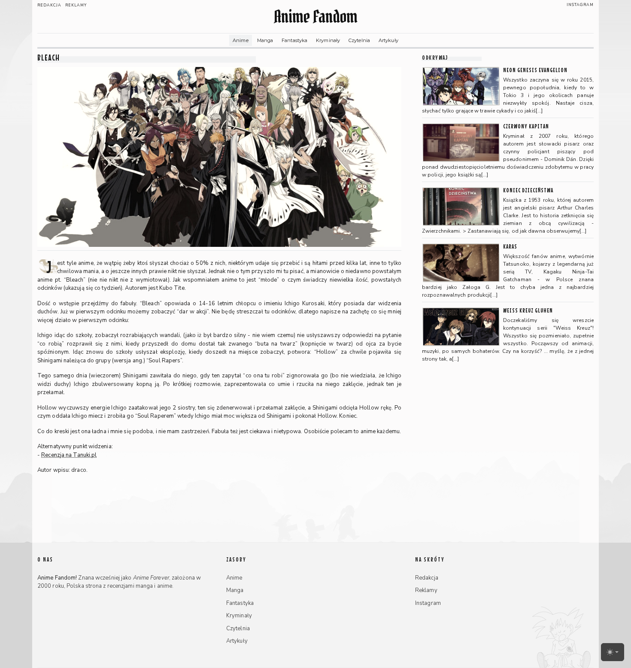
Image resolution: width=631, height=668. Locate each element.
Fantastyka (294, 40)
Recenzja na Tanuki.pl (69, 455)
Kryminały (328, 40)
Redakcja (49, 5)
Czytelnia (359, 40)
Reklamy (76, 5)
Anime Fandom (315, 16)
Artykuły (388, 40)
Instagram (580, 4)
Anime (241, 40)
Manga (265, 40)
